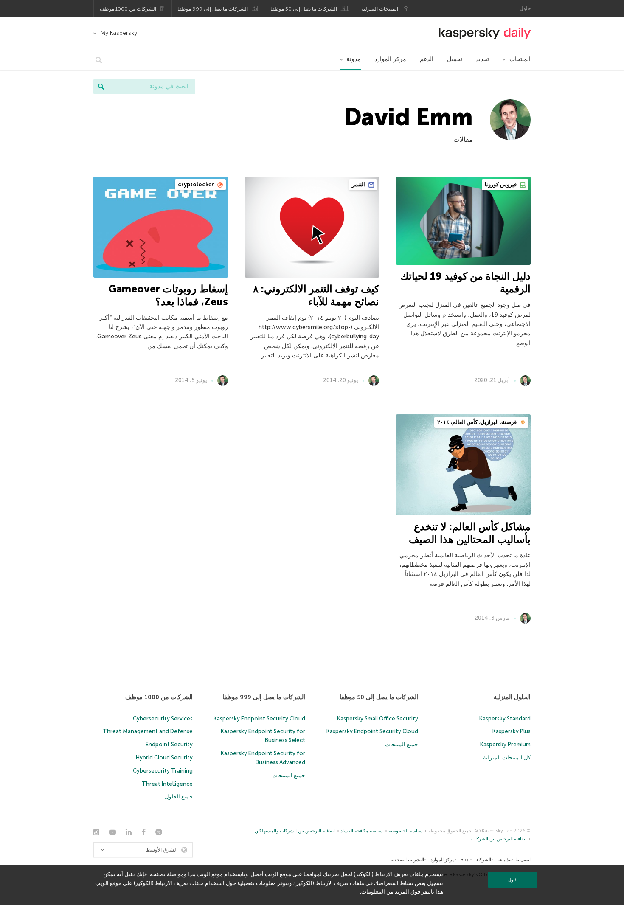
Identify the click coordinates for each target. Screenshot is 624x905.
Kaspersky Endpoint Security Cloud (372, 731)
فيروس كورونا (501, 184)
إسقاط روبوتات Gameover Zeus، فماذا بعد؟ (168, 295)
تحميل (454, 59)
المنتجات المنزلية (379, 9)
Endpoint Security (169, 744)
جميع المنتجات (401, 744)
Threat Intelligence (167, 784)
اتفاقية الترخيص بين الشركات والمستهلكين (295, 831)
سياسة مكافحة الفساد (361, 831)
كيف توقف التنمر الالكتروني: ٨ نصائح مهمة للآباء (316, 295)
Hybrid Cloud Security (164, 757)
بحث (101, 86)
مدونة (353, 59)
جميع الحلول (179, 796)
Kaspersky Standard (505, 718)
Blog (465, 860)
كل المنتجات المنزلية (507, 757)
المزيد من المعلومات (385, 891)
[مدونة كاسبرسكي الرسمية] (485, 33)
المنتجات (520, 59)
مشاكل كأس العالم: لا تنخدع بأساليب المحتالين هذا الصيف (470, 532)
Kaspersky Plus (511, 731)
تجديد (482, 59)
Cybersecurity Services (163, 718)
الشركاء (483, 860)
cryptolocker (196, 184)
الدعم (426, 59)
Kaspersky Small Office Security (377, 718)
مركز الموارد (390, 59)
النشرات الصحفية (407, 860)
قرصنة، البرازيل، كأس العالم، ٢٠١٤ (477, 422)
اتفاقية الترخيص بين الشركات (498, 839)
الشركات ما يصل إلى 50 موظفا (303, 9)
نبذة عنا (504, 860)
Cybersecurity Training (163, 770)
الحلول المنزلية (512, 697)
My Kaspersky (118, 33)
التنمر (359, 184)
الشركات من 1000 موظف (128, 9)
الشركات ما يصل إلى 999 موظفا (212, 9)
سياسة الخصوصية (405, 831)
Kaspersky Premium (505, 744)
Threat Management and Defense (148, 731)
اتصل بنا (523, 860)
